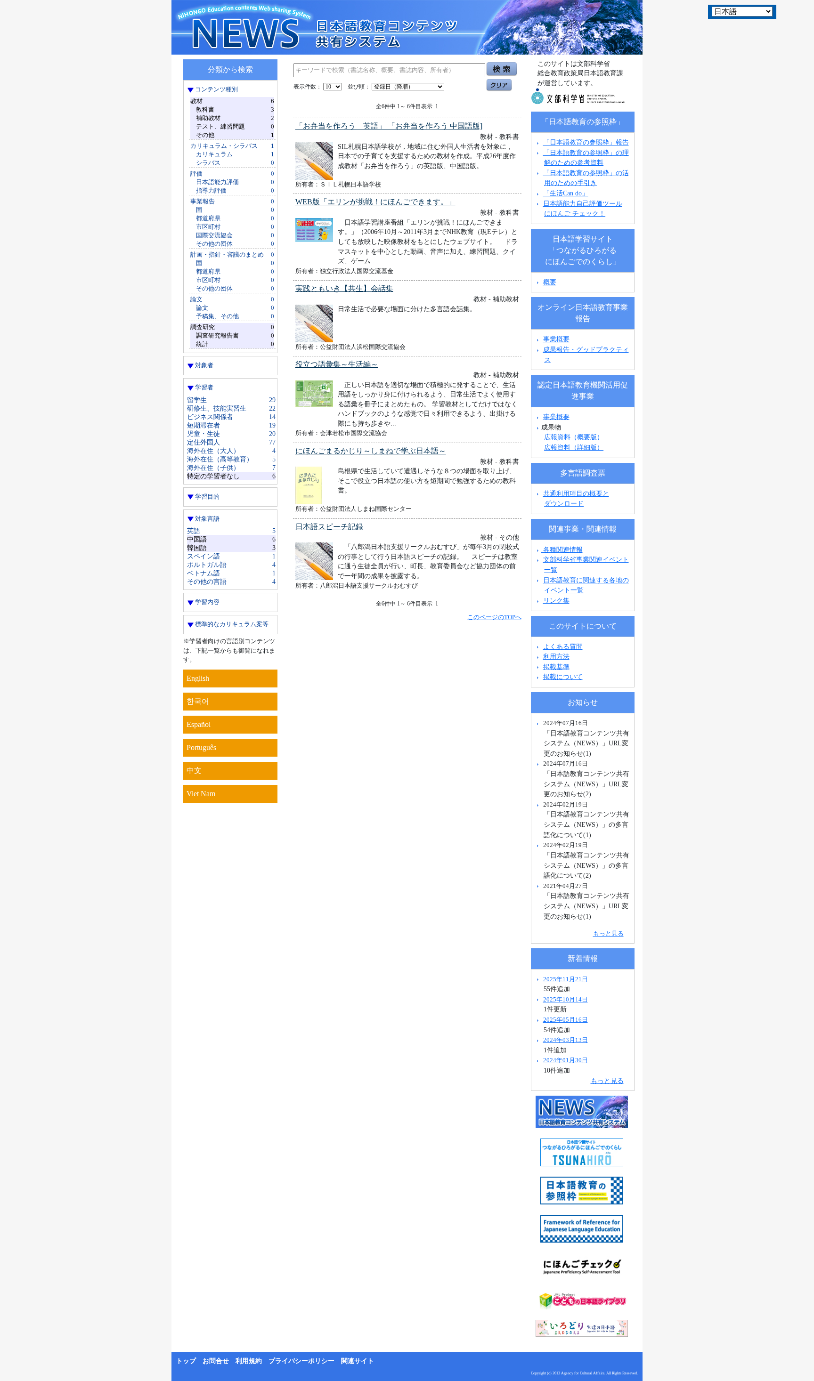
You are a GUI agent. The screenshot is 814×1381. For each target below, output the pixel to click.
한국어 (198, 701)
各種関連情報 (562, 549)
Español (199, 724)
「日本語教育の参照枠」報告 (586, 142)
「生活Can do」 (565, 193)
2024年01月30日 (565, 1060)
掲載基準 (556, 666)
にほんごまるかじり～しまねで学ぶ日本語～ (370, 451)
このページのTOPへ (494, 617)
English (198, 678)
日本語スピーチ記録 (329, 527)
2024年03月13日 (565, 1039)
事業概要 (556, 339)
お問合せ (216, 1361)
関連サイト (357, 1361)
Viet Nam (201, 794)
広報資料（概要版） (573, 437)
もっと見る (608, 933)
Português (201, 747)
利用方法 (556, 656)
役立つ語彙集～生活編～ (336, 364)
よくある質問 (563, 646)
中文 (194, 771)
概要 (549, 282)
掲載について (563, 676)
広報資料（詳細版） (573, 447)
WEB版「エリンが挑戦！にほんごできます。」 (375, 202)
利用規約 (249, 1361)
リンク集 (556, 600)
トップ (186, 1361)
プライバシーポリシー (301, 1361)
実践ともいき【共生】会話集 (344, 288)
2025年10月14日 (565, 999)
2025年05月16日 (565, 1019)
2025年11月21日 (565, 979)
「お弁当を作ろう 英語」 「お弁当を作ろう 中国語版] (388, 126)
